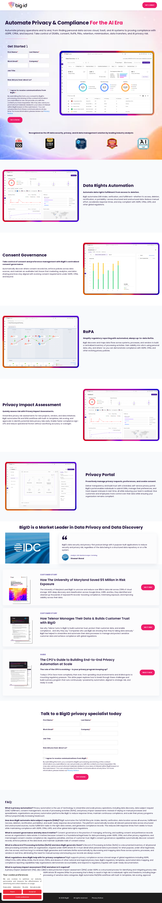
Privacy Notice (73, 770)
